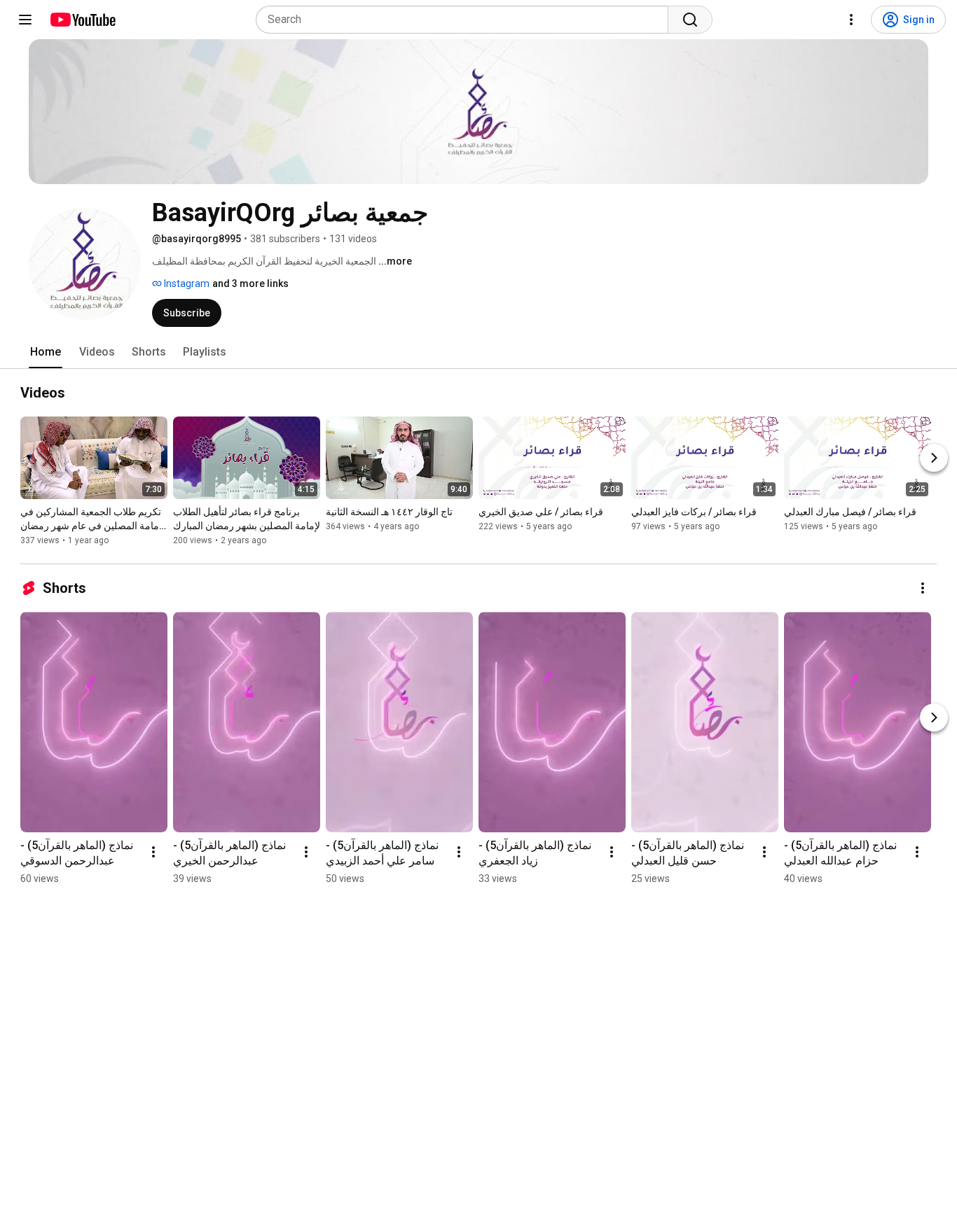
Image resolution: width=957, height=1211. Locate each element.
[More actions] (923, 588)
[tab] (45, 352)
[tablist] (478, 352)
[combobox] (466, 19)
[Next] (934, 458)
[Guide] (25, 19)
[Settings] (851, 19)
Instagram (185, 283)
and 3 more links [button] (250, 283)
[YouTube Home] (82, 19)
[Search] (690, 20)
